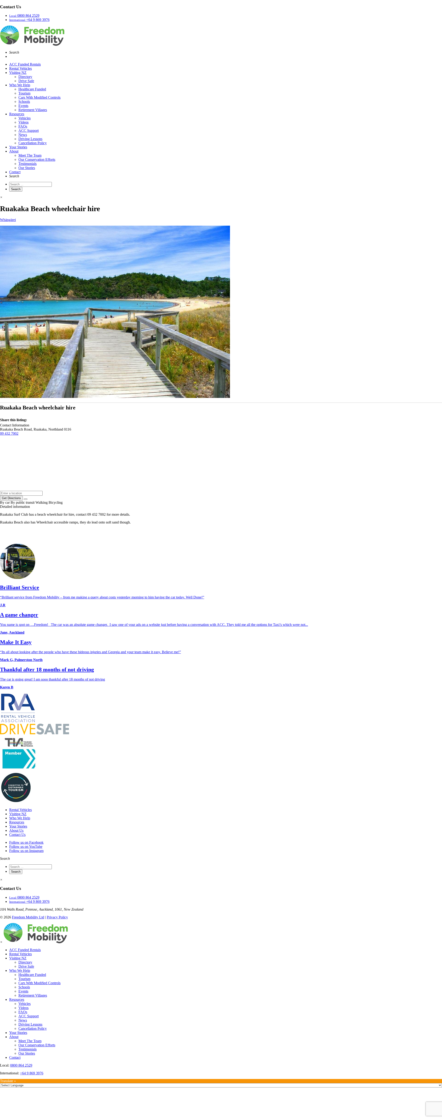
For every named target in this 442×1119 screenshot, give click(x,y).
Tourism (24, 93)
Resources (16, 114)
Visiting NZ (17, 73)
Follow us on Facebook (26, 842)
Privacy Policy (57, 917)
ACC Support (28, 130)
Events (23, 106)
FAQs (22, 126)
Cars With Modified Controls (39, 97)
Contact (14, 172)
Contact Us (17, 835)
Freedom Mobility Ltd (28, 917)
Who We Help (19, 85)
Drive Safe (26, 81)
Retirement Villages (32, 110)
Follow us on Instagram (26, 851)
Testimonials (27, 164)
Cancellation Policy (32, 143)
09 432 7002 (9, 433)
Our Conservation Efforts (36, 159)
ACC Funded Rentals (25, 64)
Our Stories (26, 168)
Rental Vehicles (20, 68)
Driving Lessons (30, 139)
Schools (24, 102)
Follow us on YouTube (25, 847)
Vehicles (24, 118)
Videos (23, 122)
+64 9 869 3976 (31, 1073)
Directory (25, 77)
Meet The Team (29, 155)
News (22, 135)
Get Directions (11, 498)
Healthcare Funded (32, 89)
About (13, 151)
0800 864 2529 (21, 1065)
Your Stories (18, 147)
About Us (16, 830)
